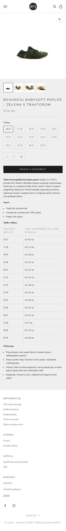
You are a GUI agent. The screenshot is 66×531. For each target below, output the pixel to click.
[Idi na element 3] (30, 87)
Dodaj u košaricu (33, 169)
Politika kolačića (9, 414)
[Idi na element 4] (40, 87)
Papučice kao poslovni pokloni (15, 462)
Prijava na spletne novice (13, 424)
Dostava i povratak (10, 419)
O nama (6, 440)
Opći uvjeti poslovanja (12, 404)
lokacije (6, 495)
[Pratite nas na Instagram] (14, 505)
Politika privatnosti (10, 409)
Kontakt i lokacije (10, 446)
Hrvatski (31, 515)
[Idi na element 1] (8, 87)
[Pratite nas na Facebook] (5, 505)
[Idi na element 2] (19, 87)
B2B (5, 467)
